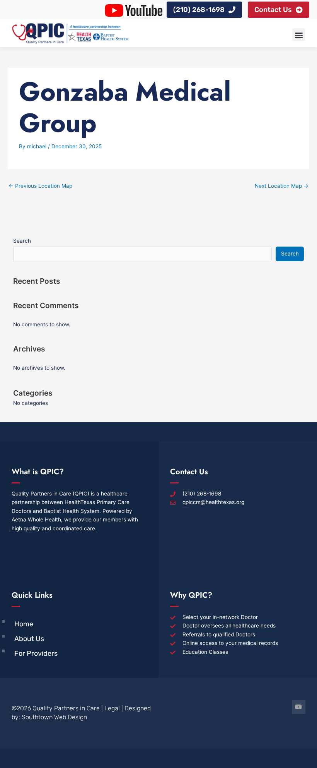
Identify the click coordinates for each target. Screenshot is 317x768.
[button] (298, 34)
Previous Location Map (40, 186)
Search (22, 241)
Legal (112, 708)
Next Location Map (281, 186)
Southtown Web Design (54, 717)
